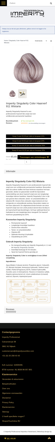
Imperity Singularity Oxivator (24, 247)
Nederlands (38, 41)
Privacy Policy (8, 402)
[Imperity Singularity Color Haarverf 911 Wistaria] (28, 68)
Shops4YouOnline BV (11, 421)
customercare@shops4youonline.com (18, 351)
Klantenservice (8, 407)
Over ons (6, 388)
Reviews (10, 309)
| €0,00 (11, 438)
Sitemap (5, 412)
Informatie (10, 171)
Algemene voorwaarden (12, 393)
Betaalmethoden (9, 384)
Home (6, 40)
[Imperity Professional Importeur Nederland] (27, 12)
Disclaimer (6, 398)
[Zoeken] (51, 3)
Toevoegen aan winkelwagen (33, 157)
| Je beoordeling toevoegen (36, 123)
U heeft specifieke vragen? (13, 416)
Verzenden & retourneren (12, 379)
